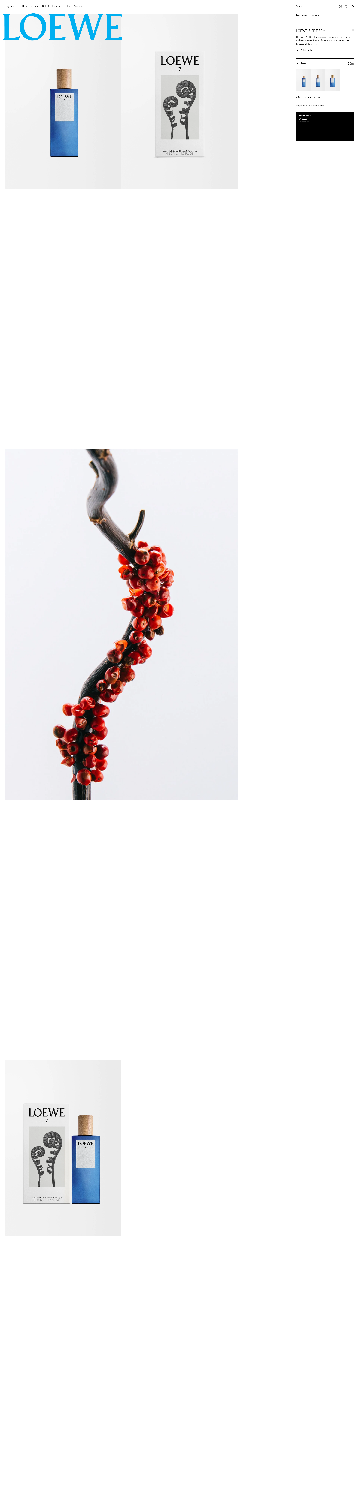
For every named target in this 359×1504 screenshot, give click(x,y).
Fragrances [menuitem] (11, 6)
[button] (325, 105)
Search (300, 6)
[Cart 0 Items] (352, 7)
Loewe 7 (315, 15)
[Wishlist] (346, 7)
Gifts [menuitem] (67, 6)
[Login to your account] (340, 7)
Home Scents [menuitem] (30, 6)
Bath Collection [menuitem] (51, 6)
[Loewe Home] (63, 26)
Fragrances (301, 15)
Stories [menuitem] (78, 6)
